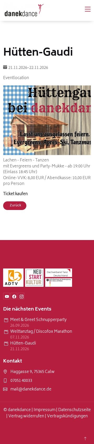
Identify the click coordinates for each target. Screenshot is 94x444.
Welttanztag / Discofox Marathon (41, 332)
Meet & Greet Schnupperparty (38, 320)
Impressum (44, 410)
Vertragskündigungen (67, 416)
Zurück (15, 205)
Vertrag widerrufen (26, 416)
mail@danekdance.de (30, 390)
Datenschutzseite (74, 410)
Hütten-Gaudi (23, 344)
